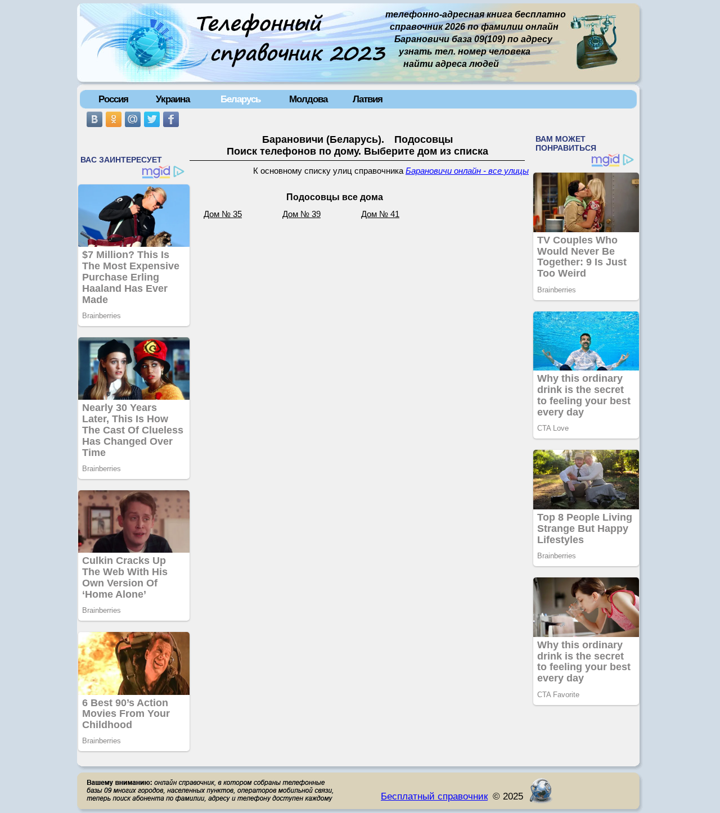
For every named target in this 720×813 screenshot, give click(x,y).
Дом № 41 (380, 214)
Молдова (308, 99)
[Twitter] (152, 119)
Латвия (367, 99)
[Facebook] (171, 119)
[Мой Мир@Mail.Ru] (133, 119)
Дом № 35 (223, 214)
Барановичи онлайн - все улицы (467, 170)
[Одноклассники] (114, 119)
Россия (113, 99)
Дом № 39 (301, 214)
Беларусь (240, 99)
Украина (173, 99)
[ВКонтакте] (94, 119)
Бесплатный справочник (434, 796)
